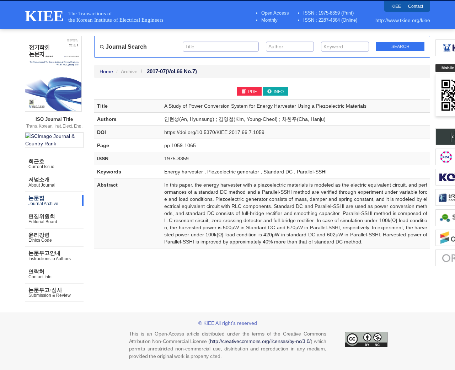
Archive (129, 71)
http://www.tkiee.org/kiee (402, 20)
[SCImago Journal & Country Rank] (54, 140)
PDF (252, 91)
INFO (278, 91)
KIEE (396, 6)
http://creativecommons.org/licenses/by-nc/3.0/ (260, 341)
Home (106, 71)
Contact (415, 6)
